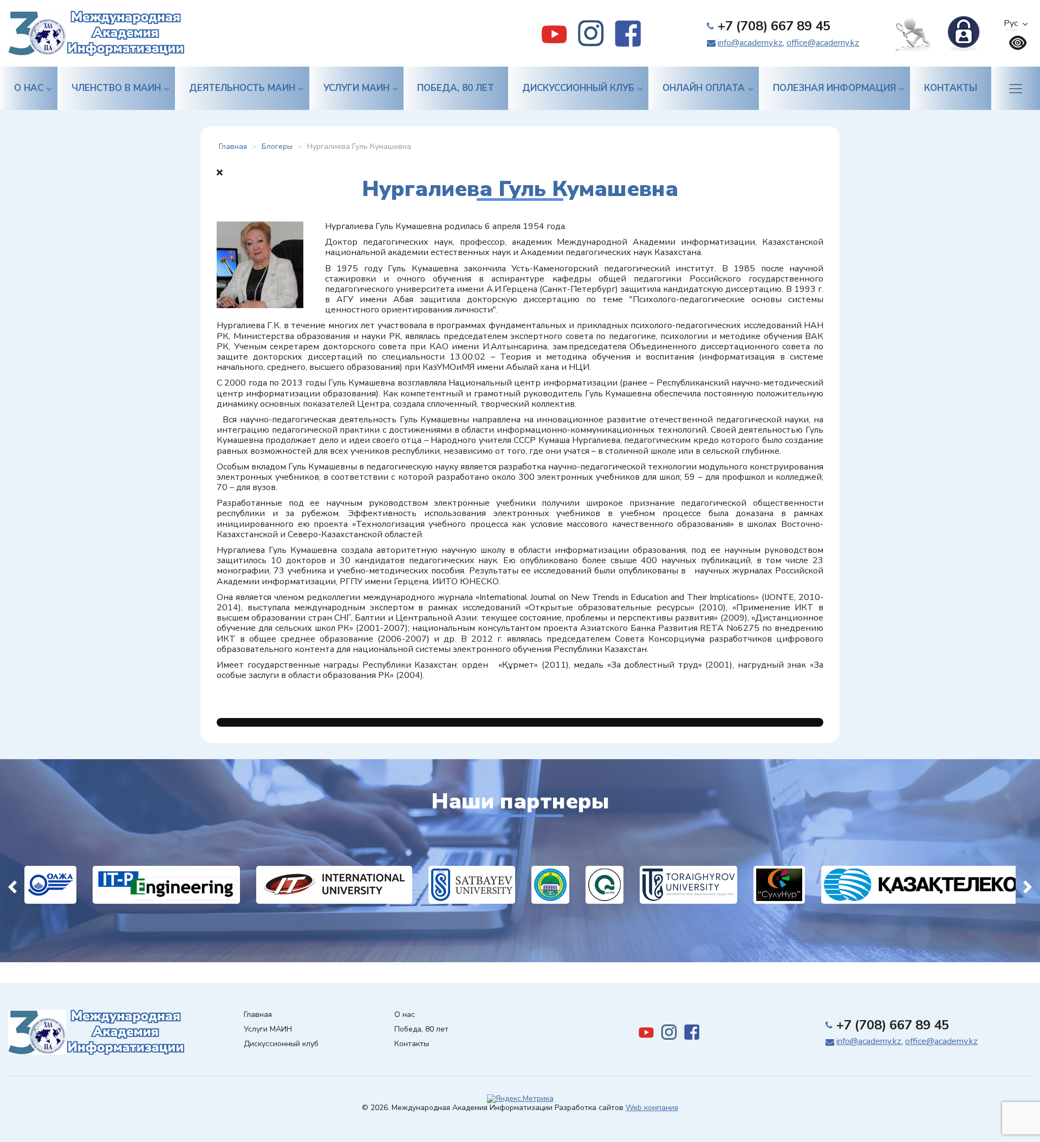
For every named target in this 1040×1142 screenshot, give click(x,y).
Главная (258, 1015)
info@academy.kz (750, 43)
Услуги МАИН (356, 88)
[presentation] (12, 884)
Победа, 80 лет (455, 88)
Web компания (652, 1107)
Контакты (950, 88)
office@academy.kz (822, 43)
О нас (28, 88)
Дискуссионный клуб (578, 88)
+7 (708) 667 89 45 (774, 26)
